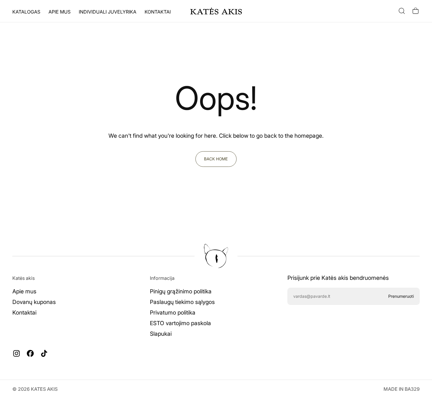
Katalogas (26, 12)
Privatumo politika (172, 312)
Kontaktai (158, 12)
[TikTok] (44, 353)
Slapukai (161, 333)
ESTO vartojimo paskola (180, 323)
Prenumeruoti (401, 296)
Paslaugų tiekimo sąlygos (182, 301)
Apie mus (59, 12)
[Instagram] (16, 353)
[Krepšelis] (415, 11)
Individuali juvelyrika (107, 12)
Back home (216, 159)
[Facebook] (30, 353)
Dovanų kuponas (34, 301)
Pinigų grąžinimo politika (181, 291)
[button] (402, 11)
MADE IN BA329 (402, 389)
